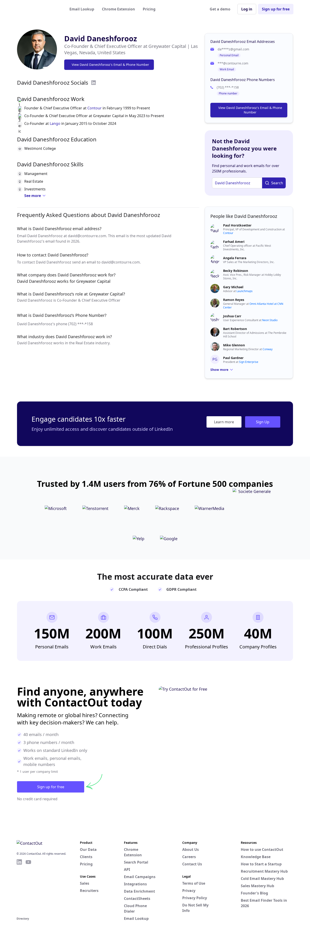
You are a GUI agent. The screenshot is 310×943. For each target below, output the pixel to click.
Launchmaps (244, 291)
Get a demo (220, 9)
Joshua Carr (232, 316)
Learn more (224, 421)
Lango (55, 123)
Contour (94, 108)
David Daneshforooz (100, 38)
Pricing (149, 9)
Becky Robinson (235, 270)
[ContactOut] (39, 9)
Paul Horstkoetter (237, 225)
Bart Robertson (235, 329)
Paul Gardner (233, 358)
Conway (268, 349)
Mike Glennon (234, 345)
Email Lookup (81, 9)
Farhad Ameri (233, 241)
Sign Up (262, 421)
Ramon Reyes (233, 300)
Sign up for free (276, 9)
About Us (190, 849)
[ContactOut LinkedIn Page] (19, 887)
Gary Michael (233, 287)
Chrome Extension (118, 9)
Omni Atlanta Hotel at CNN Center (253, 305)
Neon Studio (270, 320)
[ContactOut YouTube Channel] (28, 887)
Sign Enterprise (248, 362)
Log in (246, 9)
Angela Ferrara (234, 258)
